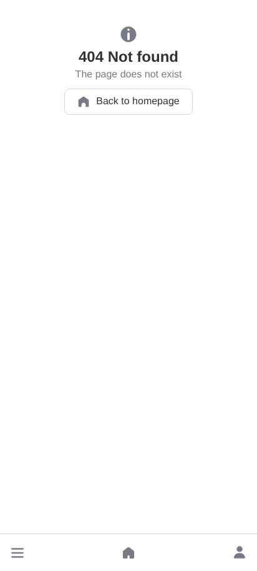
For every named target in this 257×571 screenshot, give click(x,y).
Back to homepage (137, 101)
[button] (17, 553)
